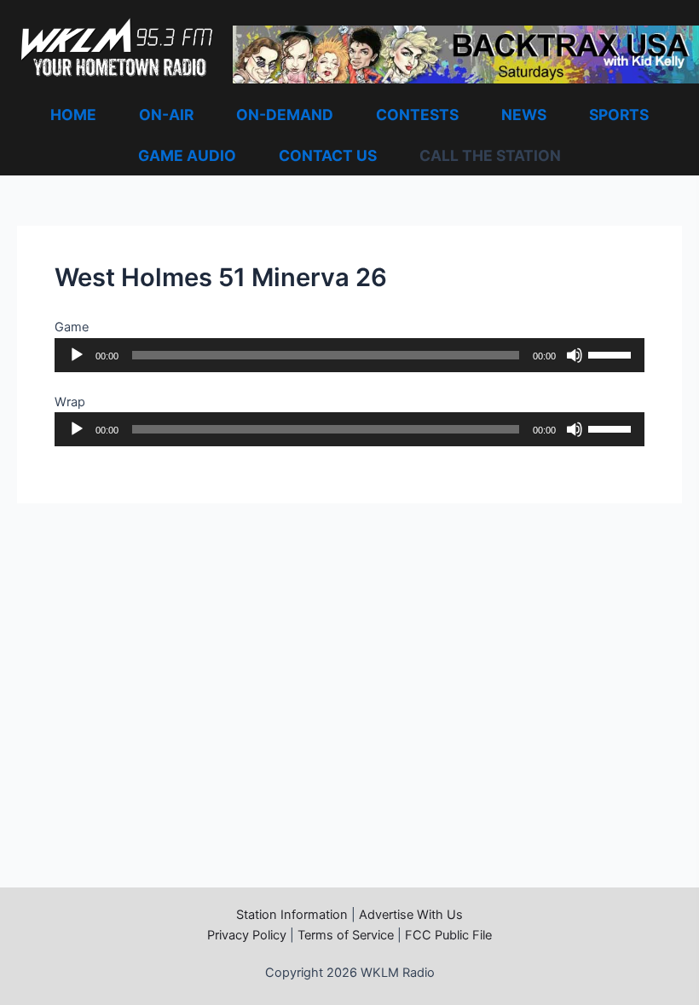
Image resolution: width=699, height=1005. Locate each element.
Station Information (292, 914)
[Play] (76, 355)
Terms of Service (346, 935)
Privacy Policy (246, 935)
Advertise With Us (411, 914)
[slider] (612, 353)
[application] (349, 355)
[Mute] (574, 355)
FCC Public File (448, 935)
